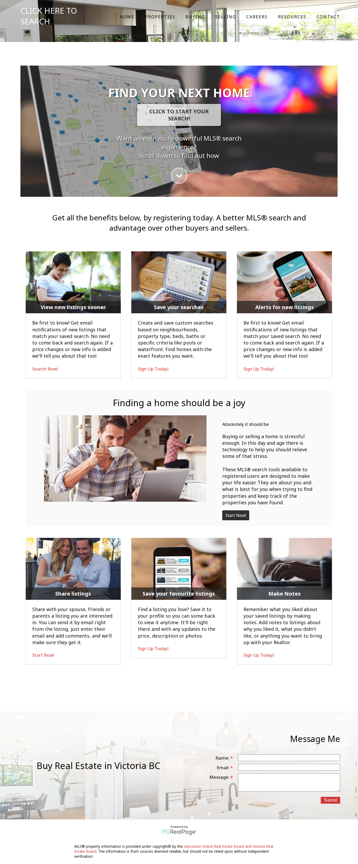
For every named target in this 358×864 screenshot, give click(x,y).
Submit (330, 800)
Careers (257, 17)
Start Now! (235, 515)
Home (127, 17)
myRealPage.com (179, 832)
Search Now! (45, 369)
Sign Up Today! (153, 369)
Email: (223, 768)
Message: (219, 777)
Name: (222, 758)
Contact (328, 17)
